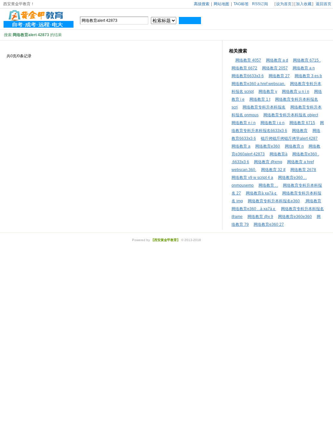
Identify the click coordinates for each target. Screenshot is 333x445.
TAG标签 (241, 4)
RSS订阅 (260, 4)
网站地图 (221, 4)
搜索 (190, 20)
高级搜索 (201, 4)
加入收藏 (304, 4)
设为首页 (284, 4)
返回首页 (323, 4)
